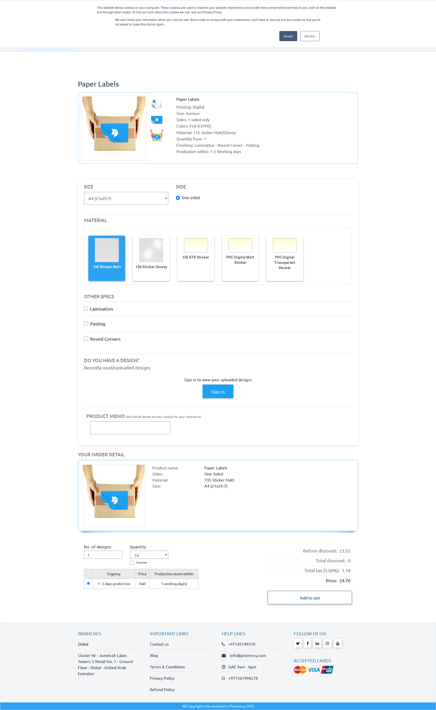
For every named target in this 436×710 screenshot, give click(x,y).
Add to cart (310, 597)
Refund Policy (162, 689)
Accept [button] (288, 36)
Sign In (218, 391)
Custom (141, 562)
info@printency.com (246, 655)
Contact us (159, 643)
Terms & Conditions (167, 666)
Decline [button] (310, 36)
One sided (191, 198)
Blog (154, 655)
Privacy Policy (162, 677)
